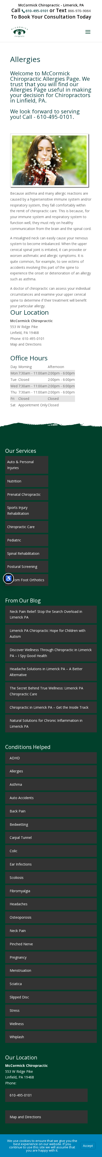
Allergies (16, 771)
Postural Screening (22, 566)
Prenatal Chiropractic (24, 494)
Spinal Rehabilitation (23, 553)
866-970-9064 (79, 10)
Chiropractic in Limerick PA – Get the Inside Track (49, 707)
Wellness (17, 1023)
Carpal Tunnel (21, 837)
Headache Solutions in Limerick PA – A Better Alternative (46, 671)
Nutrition (14, 481)
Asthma (16, 784)
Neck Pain (18, 930)
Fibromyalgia (20, 890)
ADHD (15, 758)
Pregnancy (18, 957)
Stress (15, 1010)
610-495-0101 (37, 10)
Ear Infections (21, 864)
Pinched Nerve (21, 944)
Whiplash (17, 1036)
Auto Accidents (22, 797)
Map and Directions (26, 344)
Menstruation (20, 970)
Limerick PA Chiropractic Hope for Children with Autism (47, 633)
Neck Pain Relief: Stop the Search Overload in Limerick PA (46, 614)
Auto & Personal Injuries (20, 464)
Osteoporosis (20, 917)
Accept (88, 1145)
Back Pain (18, 811)
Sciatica (16, 983)
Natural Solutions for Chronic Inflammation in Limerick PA (46, 723)
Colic (13, 850)
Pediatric (14, 540)
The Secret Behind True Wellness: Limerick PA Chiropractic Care (46, 691)
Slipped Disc (19, 997)
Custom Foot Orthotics (25, 580)
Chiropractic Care (21, 526)
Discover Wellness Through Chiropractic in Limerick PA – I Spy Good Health (51, 652)
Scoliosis (17, 877)
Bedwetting (19, 824)
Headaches (18, 904)
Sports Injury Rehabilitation (18, 510)
